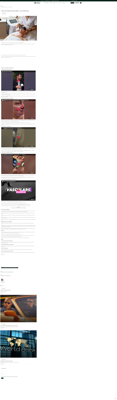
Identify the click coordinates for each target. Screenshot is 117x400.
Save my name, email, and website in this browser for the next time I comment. (9, 376)
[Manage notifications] (115, 398)
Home (1, 5)
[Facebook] (71, 0)
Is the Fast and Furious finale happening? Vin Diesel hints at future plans (9, 325)
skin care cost (16, 267)
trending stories (2, 6)
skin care (14, 267)
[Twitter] (72, 0)
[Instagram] (76, 0)
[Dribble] (75, 0)
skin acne (11, 267)
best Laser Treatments (4, 267)
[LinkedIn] (74, 0)
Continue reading (2, 327)
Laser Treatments (8, 267)
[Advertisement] (18, 50)
